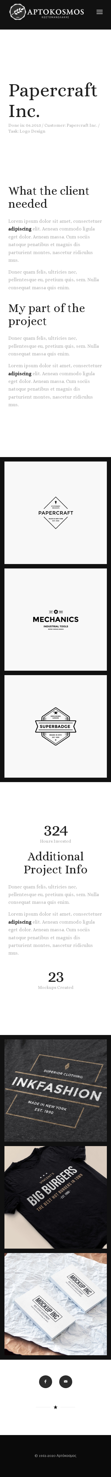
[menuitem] (99, 12)
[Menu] (99, 12)
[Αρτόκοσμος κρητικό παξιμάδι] (46, 12)
